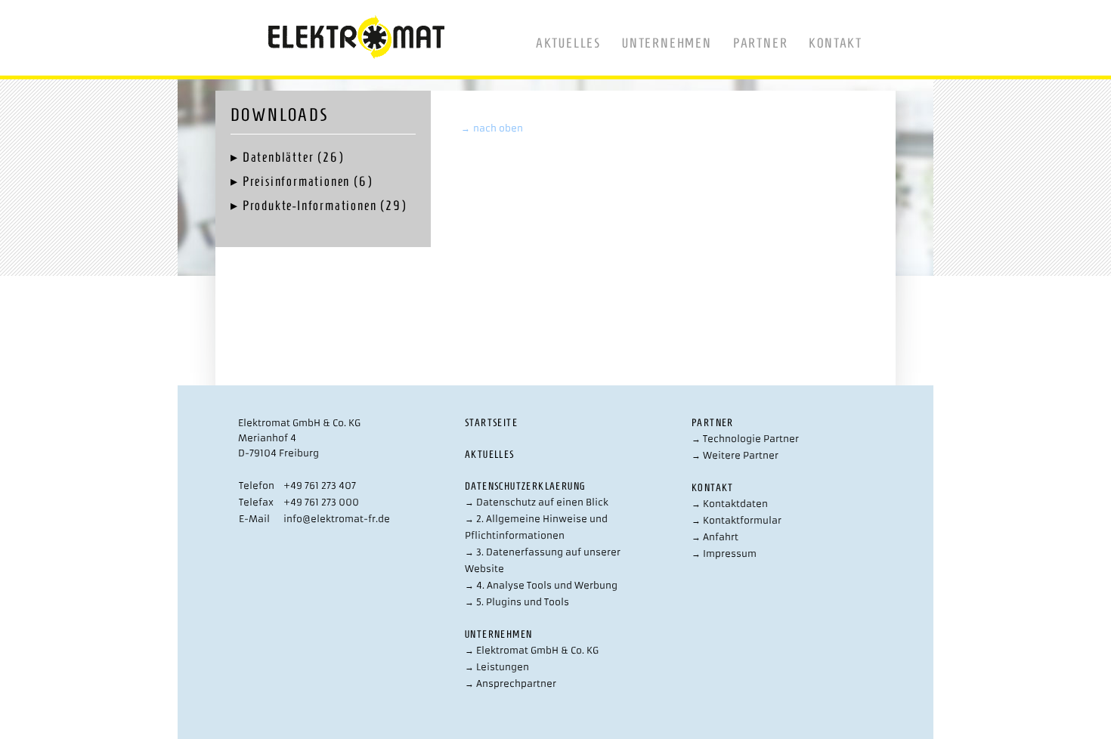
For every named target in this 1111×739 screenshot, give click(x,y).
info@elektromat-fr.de (336, 518)
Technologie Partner (745, 438)
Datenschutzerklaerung (525, 486)
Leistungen (497, 667)
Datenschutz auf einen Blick (536, 502)
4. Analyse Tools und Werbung (541, 585)
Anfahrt (715, 537)
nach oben (492, 128)
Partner (760, 43)
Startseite (491, 422)
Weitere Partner (735, 455)
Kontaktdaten (730, 503)
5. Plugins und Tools (517, 602)
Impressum (724, 553)
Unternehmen (667, 43)
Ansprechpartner (510, 683)
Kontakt (835, 43)
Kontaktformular (736, 520)
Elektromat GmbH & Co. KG (532, 650)
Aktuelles (568, 43)
